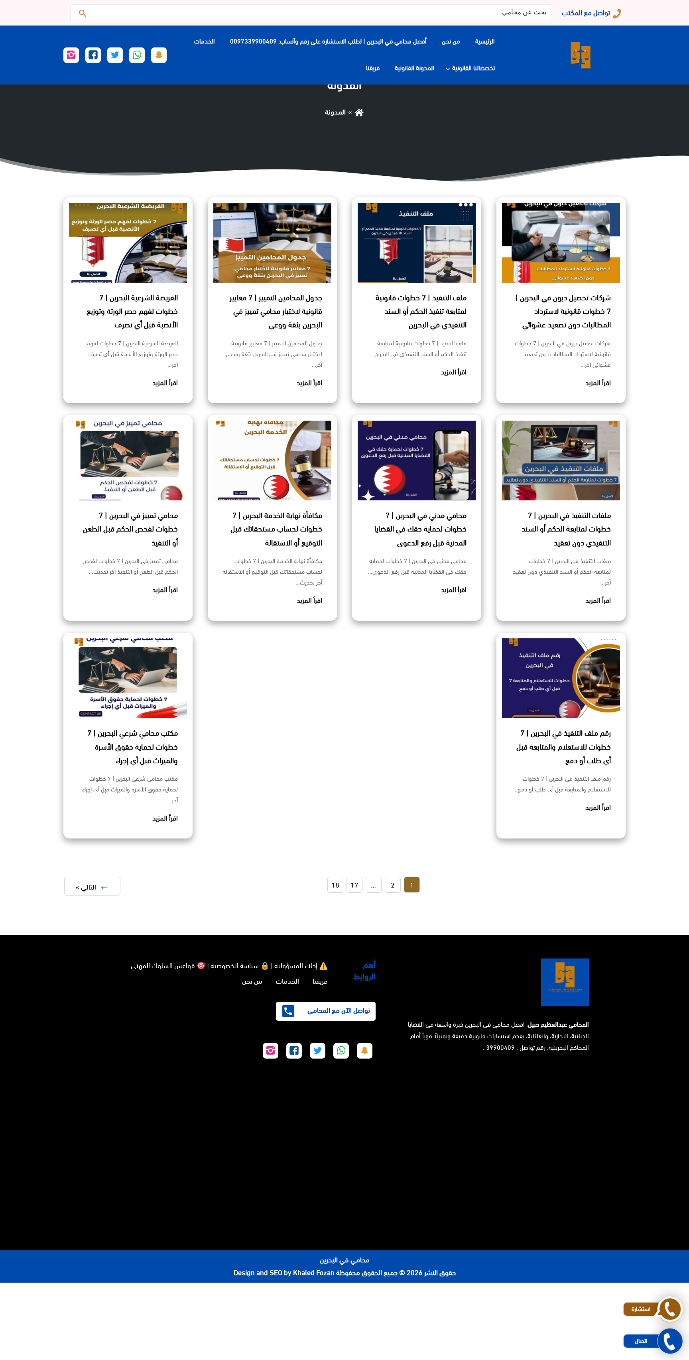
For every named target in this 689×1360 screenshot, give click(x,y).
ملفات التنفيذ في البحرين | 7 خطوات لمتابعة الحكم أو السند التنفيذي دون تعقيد (566, 529)
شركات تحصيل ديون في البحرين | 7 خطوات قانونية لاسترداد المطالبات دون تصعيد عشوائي (563, 311)
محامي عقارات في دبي (578, 1353)
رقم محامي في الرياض (658, 1289)
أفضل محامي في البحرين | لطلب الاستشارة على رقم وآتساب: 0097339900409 (328, 41)
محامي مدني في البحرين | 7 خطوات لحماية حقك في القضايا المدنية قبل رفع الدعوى (420, 529)
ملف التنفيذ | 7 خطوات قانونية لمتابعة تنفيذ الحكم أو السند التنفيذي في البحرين (421, 311)
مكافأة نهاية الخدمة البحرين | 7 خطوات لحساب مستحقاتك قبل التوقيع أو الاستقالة (276, 529)
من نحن (451, 41)
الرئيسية (485, 41)
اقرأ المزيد (598, 383)
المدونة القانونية (414, 68)
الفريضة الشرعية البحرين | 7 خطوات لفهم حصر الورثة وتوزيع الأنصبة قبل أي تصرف (132, 311)
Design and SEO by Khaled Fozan (284, 1272)
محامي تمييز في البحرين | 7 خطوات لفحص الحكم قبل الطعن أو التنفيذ (130, 529)
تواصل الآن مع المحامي (338, 1010)
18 (335, 885)
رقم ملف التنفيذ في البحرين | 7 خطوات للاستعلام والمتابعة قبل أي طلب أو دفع (563, 747)
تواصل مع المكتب (586, 13)
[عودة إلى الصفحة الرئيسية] (359, 112)
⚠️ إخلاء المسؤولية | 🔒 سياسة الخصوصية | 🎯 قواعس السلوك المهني (229, 965)
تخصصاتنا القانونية (473, 68)
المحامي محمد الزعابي (659, 1328)
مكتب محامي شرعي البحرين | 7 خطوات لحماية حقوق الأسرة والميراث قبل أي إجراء (132, 747)
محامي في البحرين (345, 1260)
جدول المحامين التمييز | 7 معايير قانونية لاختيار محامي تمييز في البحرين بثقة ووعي (276, 311)
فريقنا (373, 68)
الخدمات (204, 41)
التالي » (85, 887)
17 (354, 885)
